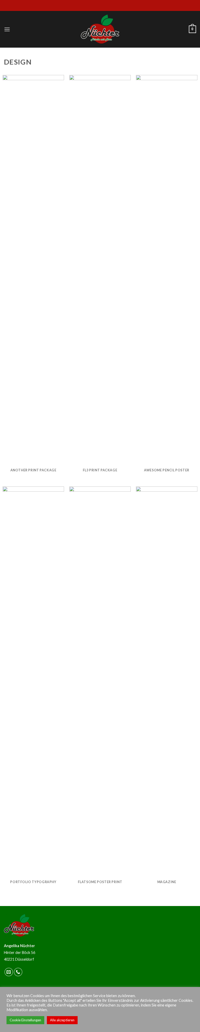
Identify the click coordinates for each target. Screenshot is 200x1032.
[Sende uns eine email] (8, 972)
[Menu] (7, 29)
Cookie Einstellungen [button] (25, 1020)
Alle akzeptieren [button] (62, 1020)
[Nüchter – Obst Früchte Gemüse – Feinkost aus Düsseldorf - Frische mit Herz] (100, 29)
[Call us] (18, 972)
